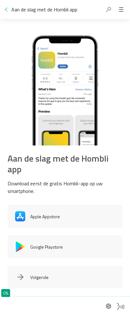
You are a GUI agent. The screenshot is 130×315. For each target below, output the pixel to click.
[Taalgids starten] (120, 306)
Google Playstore (46, 247)
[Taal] (108, 306)
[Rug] (6, 9)
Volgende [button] (39, 277)
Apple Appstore (45, 216)
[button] (108, 9)
